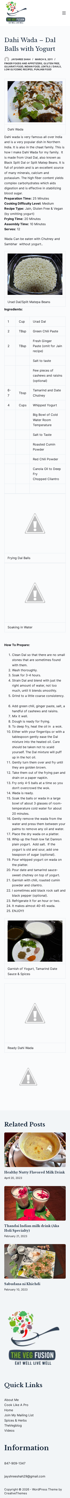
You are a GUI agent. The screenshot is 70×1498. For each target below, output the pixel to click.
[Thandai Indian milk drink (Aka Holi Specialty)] (35, 1203)
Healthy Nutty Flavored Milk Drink (34, 1172)
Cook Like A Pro (16, 1405)
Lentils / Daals (51, 66)
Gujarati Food (13, 66)
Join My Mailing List (19, 1415)
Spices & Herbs (15, 1420)
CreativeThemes (15, 1493)
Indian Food (32, 66)
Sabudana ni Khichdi (22, 1284)
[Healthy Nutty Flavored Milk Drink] (35, 1149)
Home (8, 1410)
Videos (9, 1430)
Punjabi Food (43, 69)
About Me (11, 1400)
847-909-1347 (14, 1463)
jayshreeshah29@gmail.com (24, 1476)
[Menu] (64, 13)
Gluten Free (51, 63)
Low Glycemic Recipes (18, 69)
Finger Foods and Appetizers (23, 63)
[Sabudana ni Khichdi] (35, 1261)
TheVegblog (13, 1425)
